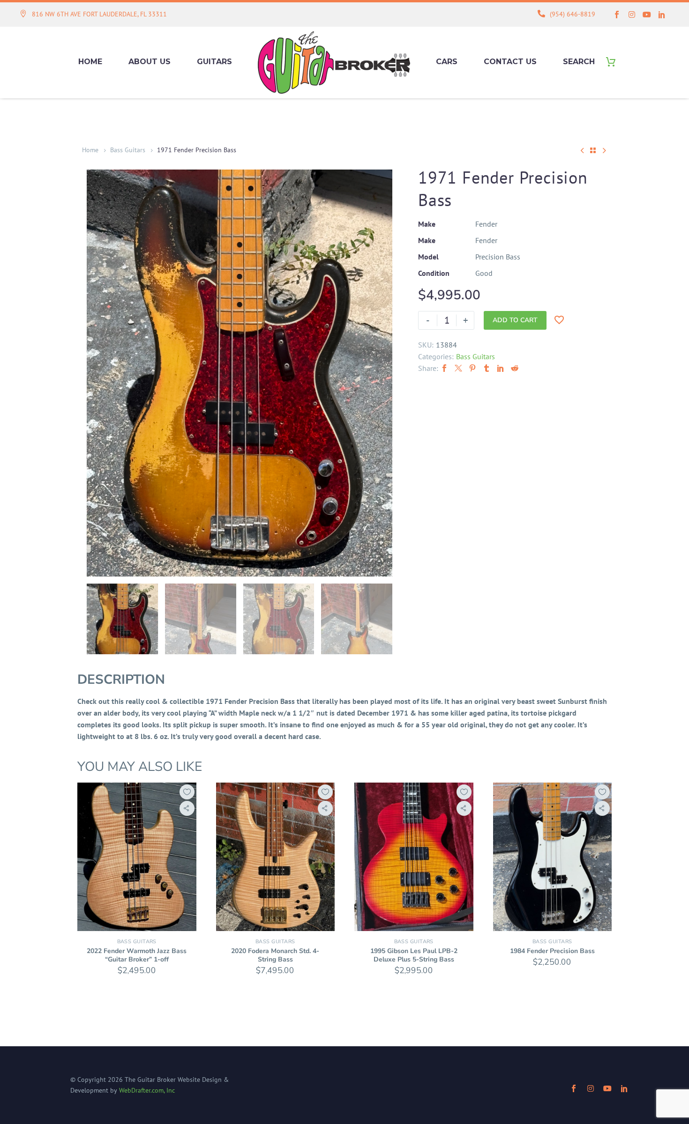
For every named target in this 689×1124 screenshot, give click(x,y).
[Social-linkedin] (661, 14)
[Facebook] (444, 368)
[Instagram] (631, 14)
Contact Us (510, 61)
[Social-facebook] (616, 14)
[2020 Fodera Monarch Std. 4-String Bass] (275, 857)
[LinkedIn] (501, 368)
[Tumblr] (486, 368)
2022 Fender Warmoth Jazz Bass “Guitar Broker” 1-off (137, 955)
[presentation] (98, 373)
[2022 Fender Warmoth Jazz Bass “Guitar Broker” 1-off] (136, 857)
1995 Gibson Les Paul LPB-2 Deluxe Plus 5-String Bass (413, 955)
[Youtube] (646, 14)
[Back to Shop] (593, 150)
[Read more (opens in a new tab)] (93, 15)
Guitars (214, 61)
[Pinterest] (472, 368)
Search (579, 61)
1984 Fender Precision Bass (552, 951)
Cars (446, 61)
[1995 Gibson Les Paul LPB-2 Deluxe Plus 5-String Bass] (413, 857)
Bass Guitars (127, 150)
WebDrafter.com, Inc (147, 1090)
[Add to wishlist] (187, 791)
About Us (149, 61)
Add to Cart (515, 320)
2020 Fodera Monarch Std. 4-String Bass (275, 955)
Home (90, 61)
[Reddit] (515, 368)
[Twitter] (458, 368)
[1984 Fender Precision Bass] (552, 857)
